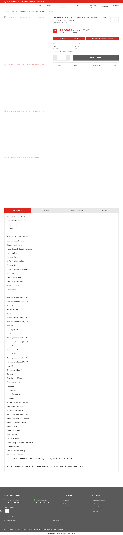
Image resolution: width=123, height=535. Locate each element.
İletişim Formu (66, 509)
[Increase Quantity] (68, 57)
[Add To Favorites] (94, 65)
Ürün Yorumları (47, 210)
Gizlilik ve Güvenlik (96, 503)
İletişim (64, 503)
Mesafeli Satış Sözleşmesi (98, 500)
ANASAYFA (37, 5)
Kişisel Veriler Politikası (97, 509)
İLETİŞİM (75, 5)
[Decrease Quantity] (55, 57)
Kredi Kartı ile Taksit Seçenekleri (102, 39)
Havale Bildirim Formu (68, 506)
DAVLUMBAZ (77, 44)
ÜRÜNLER (50, 5)
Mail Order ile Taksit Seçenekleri (69, 39)
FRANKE (76, 46)
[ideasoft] (51, 534)
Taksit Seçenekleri (76, 210)
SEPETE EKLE (95, 57)
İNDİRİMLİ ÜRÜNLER (62, 6)
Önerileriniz (105, 210)
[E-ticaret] (61, 533)
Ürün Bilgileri (17, 210)
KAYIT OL (56, 520)
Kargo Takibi (95, 512)
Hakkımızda (66, 500)
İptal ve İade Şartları (97, 506)
